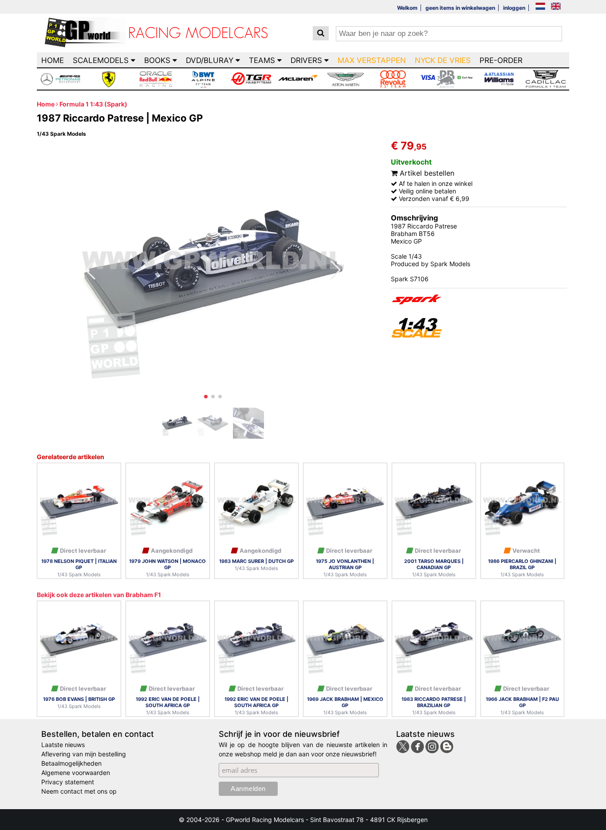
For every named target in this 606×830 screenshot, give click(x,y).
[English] (556, 7)
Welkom (407, 7)
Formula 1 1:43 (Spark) (93, 104)
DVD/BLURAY (211, 60)
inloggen (514, 7)
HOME (52, 60)
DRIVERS (307, 60)
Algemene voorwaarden (75, 772)
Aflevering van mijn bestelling (83, 754)
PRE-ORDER (501, 60)
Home (46, 104)
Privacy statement (67, 782)
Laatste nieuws (63, 744)
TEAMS (263, 60)
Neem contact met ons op (79, 791)
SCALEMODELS (102, 60)
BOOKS (158, 60)
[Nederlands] (540, 7)
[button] (206, 396)
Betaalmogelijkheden (71, 763)
